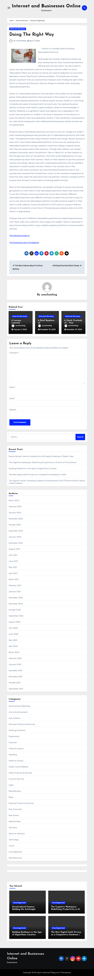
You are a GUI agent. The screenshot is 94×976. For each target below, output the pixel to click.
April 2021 (13, 573)
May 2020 (13, 640)
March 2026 (14, 500)
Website (12, 410)
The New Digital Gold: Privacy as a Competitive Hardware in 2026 (37, 475)
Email (12, 398)
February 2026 (15, 506)
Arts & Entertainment (18, 712)
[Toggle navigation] (9, 7)
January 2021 (15, 592)
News (11, 797)
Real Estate (14, 815)
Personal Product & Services (21, 803)
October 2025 (15, 525)
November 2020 (16, 604)
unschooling (21, 41)
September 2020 (16, 616)
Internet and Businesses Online (46, 6)
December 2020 (16, 598)
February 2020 (15, 658)
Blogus (54, 972)
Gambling (13, 755)
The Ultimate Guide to (19, 235)
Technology (14, 840)
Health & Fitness (16, 761)
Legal (11, 785)
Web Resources (15, 858)
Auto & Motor (14, 718)
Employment (14, 736)
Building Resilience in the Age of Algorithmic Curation (33, 468)
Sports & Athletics (17, 834)
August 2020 (14, 622)
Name (12, 387)
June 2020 (13, 634)
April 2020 (13, 646)
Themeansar (65, 972)
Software (13, 827)
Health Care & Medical (18, 767)
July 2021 (13, 555)
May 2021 (13, 567)
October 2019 (15, 683)
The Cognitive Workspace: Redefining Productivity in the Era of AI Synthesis (42, 462)
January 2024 (15, 537)
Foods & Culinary (16, 748)
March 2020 (14, 652)
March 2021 (14, 579)
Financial (13, 742)
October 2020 (15, 610)
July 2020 (13, 628)
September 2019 (16, 689)
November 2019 (15, 677)
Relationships (15, 821)
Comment (14, 353)
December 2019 (15, 670)
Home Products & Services (20, 773)
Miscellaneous (15, 791)
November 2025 (16, 519)
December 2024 (16, 531)
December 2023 (16, 543)
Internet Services (17, 29)
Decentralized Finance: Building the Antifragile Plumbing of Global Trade (41, 456)
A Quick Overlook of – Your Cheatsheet (73, 322)
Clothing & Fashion (17, 730)
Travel (11, 846)
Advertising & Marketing (19, 706)
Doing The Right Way (31, 34)
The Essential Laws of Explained (24, 242)
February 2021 (15, 585)
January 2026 (15, 513)
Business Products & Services (22, 724)
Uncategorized (15, 852)
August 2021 (14, 549)
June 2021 (13, 561)
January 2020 (15, 664)
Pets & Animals (15, 809)
